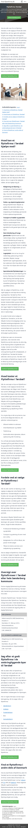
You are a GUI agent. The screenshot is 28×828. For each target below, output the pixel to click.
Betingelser (23, 826)
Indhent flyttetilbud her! (14, 17)
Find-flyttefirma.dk (8, 2)
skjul (18, 107)
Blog (14, 826)
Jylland (23, 780)
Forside (3, 826)
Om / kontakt (9, 826)
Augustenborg (8, 719)
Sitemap (18, 826)
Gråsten (5, 709)
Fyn (4, 782)
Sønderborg (7, 706)
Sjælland (13, 782)
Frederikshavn (8, 712)
